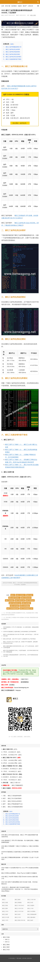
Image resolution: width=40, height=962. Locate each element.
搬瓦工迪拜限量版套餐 (12, 608)
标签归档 (29, 958)
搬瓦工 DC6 (5, 911)
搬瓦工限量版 (18, 902)
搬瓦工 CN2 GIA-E (19, 905)
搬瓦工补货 (30, 902)
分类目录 (30, 6)
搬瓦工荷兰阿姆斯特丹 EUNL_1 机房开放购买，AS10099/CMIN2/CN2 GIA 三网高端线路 (20, 651)
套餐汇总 (7, 939)
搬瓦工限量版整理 (17, 785)
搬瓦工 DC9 (18, 917)
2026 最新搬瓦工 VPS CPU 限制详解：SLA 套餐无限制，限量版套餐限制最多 (21, 627)
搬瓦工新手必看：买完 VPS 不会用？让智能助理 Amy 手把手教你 (19, 639)
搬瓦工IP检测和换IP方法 (15, 804)
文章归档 (24, 958)
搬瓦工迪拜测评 (26, 603)
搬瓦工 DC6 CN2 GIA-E (19, 909)
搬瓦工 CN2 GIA (31, 899)
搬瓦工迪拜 (29, 595)
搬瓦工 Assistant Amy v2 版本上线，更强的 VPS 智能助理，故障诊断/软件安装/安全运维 (20, 642)
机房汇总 (7, 941)
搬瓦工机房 (17, 914)
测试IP (25, 6)
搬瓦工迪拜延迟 (9, 600)
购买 (18, 752)
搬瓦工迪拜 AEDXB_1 (14, 598)
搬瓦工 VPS (5, 920)
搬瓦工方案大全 (15, 782)
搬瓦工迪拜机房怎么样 (15, 603)
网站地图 (19, 958)
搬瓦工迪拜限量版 (24, 606)
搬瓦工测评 (33, 15)
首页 (2, 6)
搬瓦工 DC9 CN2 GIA (19, 911)
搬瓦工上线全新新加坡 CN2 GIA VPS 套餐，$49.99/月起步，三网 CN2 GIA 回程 (20, 635)
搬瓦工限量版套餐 (31, 914)
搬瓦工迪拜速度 (14, 606)
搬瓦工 (20, 2)
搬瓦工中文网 (5, 917)
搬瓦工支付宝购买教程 (14, 798)
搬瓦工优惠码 (30, 905)
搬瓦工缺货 (30, 920)
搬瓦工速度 (5, 914)
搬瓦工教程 (17, 899)
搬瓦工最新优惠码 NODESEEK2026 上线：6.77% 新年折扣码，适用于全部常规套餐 (21, 646)
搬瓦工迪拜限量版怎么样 (26, 608)
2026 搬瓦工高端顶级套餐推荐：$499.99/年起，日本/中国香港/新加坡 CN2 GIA (20, 655)
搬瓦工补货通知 (31, 911)
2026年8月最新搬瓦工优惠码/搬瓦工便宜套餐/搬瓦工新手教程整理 (19, 631)
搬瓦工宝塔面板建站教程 (15, 807)
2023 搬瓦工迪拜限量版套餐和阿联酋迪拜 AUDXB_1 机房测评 (16, 11)
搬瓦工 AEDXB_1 (20, 595)
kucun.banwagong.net (21, 687)
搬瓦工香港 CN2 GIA (20, 920)
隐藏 (12, 44)
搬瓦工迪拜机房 (30, 600)
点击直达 (11, 685)
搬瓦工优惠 (5, 902)
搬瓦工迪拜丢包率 (26, 598)
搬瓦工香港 (5, 905)
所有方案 (7, 6)
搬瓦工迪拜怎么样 (19, 600)
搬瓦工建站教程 (31, 917)
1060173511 (24, 679)
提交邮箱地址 (25, 682)
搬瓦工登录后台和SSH (14, 801)
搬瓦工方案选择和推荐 (14, 795)
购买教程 (14, 6)
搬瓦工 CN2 (30, 908)
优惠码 (20, 6)
